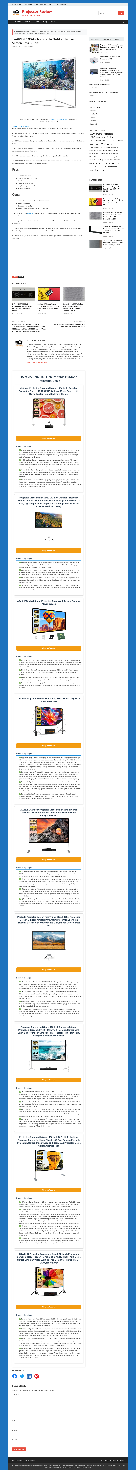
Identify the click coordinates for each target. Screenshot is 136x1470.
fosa (112, 157)
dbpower (102, 153)
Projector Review (37, 11)
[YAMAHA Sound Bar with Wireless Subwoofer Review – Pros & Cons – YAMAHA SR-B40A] (95, 227)
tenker (105, 167)
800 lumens (97, 131)
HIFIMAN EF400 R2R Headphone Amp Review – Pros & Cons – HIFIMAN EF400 (22, 307)
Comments (107, 39)
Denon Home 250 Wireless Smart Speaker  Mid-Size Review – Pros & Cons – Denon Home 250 (73, 307)
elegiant (115, 153)
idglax (95, 159)
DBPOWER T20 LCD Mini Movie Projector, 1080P (111, 58)
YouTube (56, 4)
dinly (107, 153)
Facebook (63, 4)
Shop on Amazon (48, 438)
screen (21, 276)
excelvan (107, 157)
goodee (91, 160)
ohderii (111, 159)
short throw (98, 167)
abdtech (92, 153)
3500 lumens (105, 147)
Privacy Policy (28, 4)
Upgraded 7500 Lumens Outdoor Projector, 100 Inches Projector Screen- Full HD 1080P (111, 47)
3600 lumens (114, 147)
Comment (16, 1394)
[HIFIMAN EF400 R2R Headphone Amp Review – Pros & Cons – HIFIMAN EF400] (23, 295)
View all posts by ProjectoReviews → (38, 363)
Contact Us (43, 4)
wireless (94, 170)
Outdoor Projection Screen (58, 119)
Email (15, 1430)
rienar (119, 164)
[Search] (121, 13)
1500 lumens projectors (101, 137)
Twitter (50, 4)
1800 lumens (95, 140)
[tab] (95, 39)
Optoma (28, 22)
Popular (95, 39)
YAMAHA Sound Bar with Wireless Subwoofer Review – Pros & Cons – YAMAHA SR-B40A (113, 230)
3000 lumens (94, 144)
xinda (103, 171)
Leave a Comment (27, 46)
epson (92, 156)
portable (108, 163)
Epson (37, 22)
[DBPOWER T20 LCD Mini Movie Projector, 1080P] (94, 57)
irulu (99, 160)
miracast (106, 160)
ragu (115, 164)
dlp (110, 153)
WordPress (112, 1460)
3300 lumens (94, 147)
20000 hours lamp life (95, 150)
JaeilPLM (30, 213)
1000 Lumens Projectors (109, 131)
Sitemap (36, 4)
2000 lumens (106, 141)
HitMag (121, 1460)
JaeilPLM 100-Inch (20, 126)
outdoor (93, 163)
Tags (117, 39)
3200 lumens (107, 144)
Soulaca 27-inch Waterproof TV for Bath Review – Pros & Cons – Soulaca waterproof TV (48, 307)
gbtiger (116, 157)
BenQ (45, 22)
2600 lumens (117, 140)
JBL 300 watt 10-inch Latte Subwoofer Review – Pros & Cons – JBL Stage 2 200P (113, 243)
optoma (117, 159)
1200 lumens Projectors (101, 133)
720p (91, 131)
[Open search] (122, 22)
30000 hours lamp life (110, 150)
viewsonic (112, 166)
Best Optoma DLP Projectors (99, 84)
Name (15, 1421)
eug (102, 157)
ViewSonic (18, 22)
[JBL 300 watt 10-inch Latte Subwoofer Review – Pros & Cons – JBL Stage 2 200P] (95, 241)
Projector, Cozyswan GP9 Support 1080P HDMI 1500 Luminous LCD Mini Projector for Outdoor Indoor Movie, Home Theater (111, 73)
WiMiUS (52, 22)
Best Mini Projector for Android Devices (103, 92)
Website (15, 1439)
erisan (98, 157)
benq (96, 153)
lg (102, 160)
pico (100, 163)
